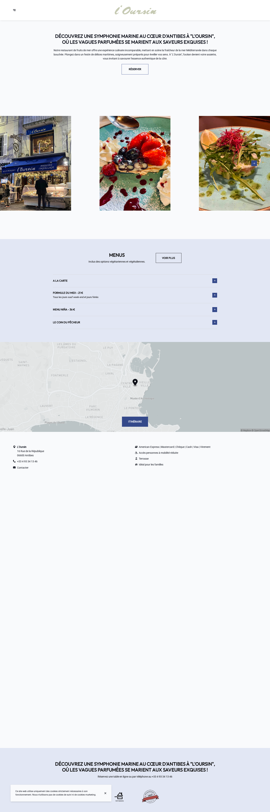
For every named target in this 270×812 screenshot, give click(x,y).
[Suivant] (254, 163)
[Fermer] (105, 793)
